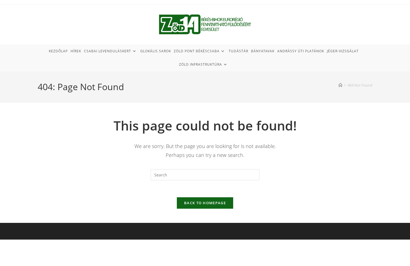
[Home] (340, 85)
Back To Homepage (205, 202)
